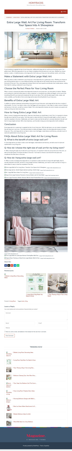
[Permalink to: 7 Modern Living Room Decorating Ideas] (14, 274)
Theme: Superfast (44, 445)
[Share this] (5, 265)
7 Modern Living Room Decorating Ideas (13, 276)
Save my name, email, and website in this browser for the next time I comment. (26, 331)
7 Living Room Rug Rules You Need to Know (34, 295)
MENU (64, 12)
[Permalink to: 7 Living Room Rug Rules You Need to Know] (36, 283)
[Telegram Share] (15, 265)
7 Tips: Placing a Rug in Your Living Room (57, 295)
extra (23, 301)
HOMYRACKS (36, 2)
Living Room (13, 301)
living (26, 301)
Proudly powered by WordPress (31, 445)
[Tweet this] (8, 265)
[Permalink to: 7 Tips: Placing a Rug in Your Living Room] (58, 283)
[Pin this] (12, 265)
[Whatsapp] (18, 265)
